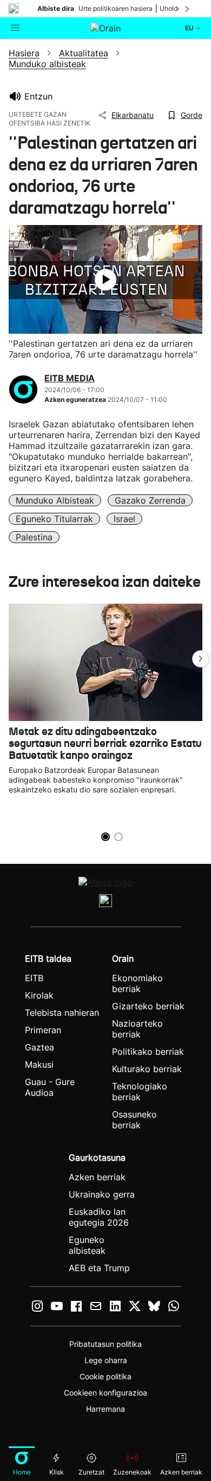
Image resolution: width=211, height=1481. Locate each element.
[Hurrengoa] (188, 8)
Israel (124, 518)
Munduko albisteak (55, 500)
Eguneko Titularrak (54, 518)
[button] (200, 658)
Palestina (34, 537)
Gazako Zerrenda (150, 500)
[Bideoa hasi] (105, 279)
